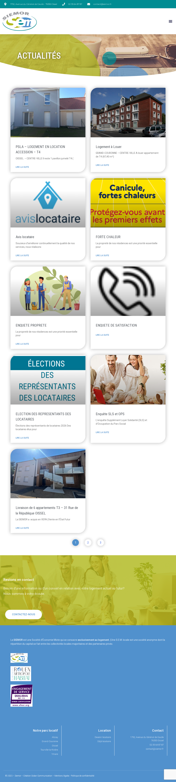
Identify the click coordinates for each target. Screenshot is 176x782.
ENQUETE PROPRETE (31, 325)
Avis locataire (25, 237)
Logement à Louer (109, 147)
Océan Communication (41, 776)
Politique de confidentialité (82, 776)
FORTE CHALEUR (108, 237)
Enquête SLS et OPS (110, 414)
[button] (170, 21)
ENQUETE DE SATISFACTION (116, 325)
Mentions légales (61, 776)
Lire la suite (22, 167)
